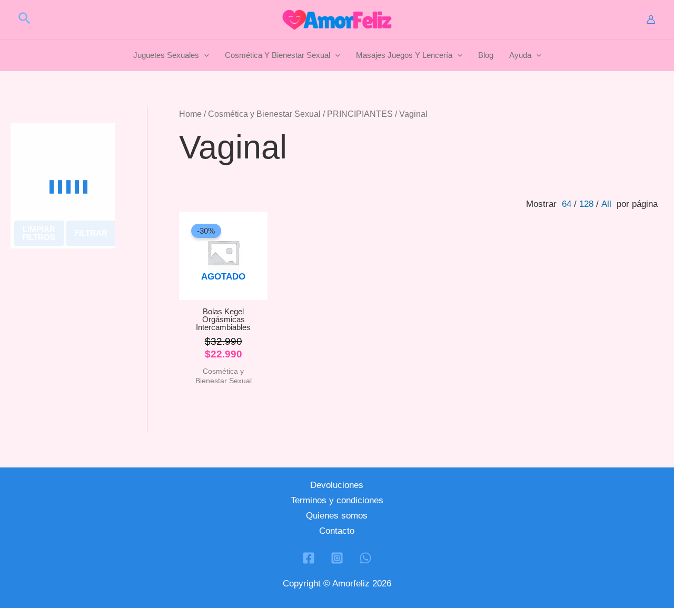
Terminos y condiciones (337, 500)
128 (586, 204)
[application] (204, 55)
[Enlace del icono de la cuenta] (651, 19)
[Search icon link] (25, 20)
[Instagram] (337, 558)
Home (190, 113)
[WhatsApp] (365, 558)
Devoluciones (336, 485)
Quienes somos (337, 516)
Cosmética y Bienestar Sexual (264, 113)
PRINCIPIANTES (360, 113)
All (606, 204)
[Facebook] (308, 558)
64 (566, 204)
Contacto (336, 531)
